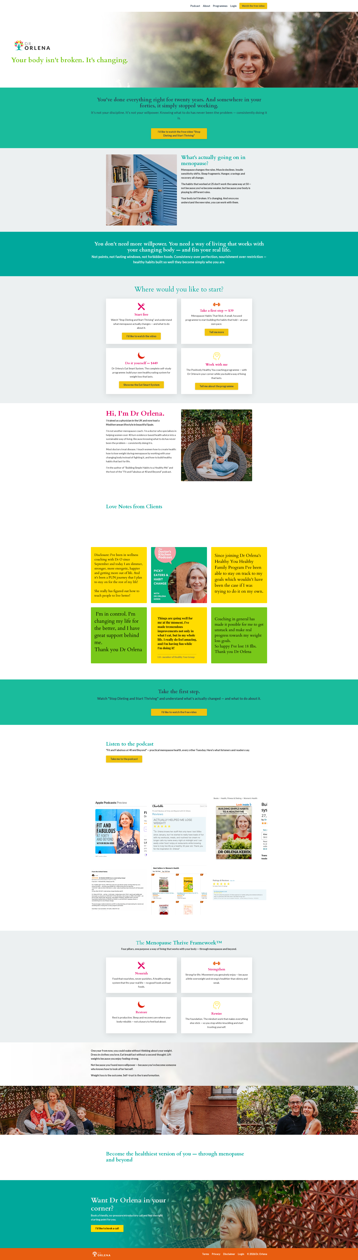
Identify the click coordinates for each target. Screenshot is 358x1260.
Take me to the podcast (124, 758)
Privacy (216, 1254)
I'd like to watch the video (141, 336)
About (206, 5)
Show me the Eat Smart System (141, 384)
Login (233, 5)
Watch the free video (253, 5)
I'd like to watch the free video (179, 712)
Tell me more (216, 332)
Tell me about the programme (217, 386)
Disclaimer (229, 1254)
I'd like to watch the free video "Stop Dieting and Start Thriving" (179, 133)
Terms (205, 1254)
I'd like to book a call (107, 1228)
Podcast (195, 5)
